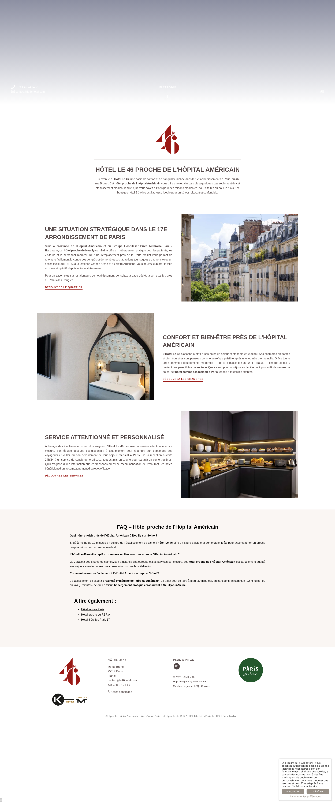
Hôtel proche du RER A (95, 614)
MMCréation (200, 681)
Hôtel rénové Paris (92, 609)
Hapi (175, 681)
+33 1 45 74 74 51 (27, 87)
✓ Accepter (293, 791)
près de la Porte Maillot (135, 255)
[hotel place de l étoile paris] (69, 698)
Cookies (205, 686)
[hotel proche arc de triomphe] (322, 92)
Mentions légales (182, 686)
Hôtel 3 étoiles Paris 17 (95, 619)
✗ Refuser (318, 791)
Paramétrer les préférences (305, 796)
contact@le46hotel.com (30, 91)
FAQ (196, 686)
